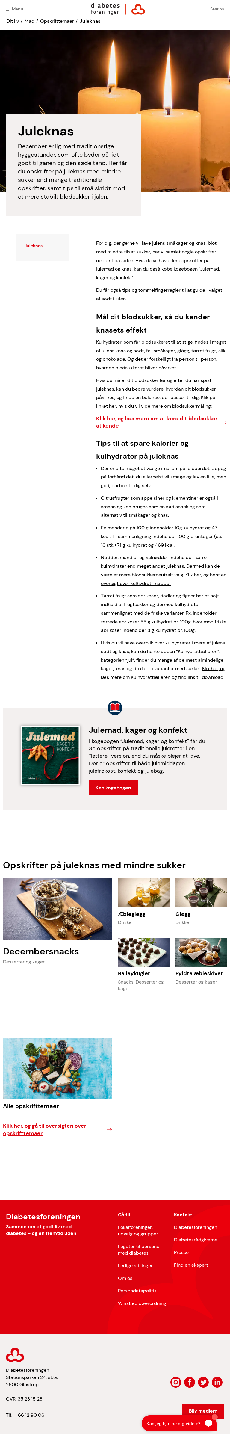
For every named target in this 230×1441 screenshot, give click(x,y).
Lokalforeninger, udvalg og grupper (138, 1230)
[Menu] (7, 9)
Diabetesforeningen (195, 1227)
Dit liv (13, 21)
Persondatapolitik (137, 1291)
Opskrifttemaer (57, 21)
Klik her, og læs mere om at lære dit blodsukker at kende (156, 422)
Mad (29, 21)
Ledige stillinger (135, 1265)
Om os (125, 1278)
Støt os (217, 9)
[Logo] (115, 9)
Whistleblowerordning (142, 1303)
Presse (181, 1252)
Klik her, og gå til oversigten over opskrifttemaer (44, 1129)
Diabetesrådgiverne (195, 1240)
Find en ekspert (191, 1265)
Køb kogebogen (113, 788)
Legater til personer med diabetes (139, 1249)
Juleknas (90, 21)
